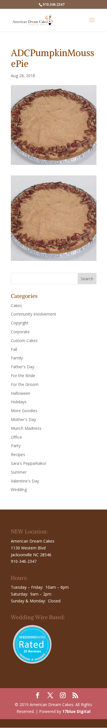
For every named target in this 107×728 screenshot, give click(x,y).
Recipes (18, 454)
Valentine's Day (25, 481)
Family (17, 358)
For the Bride (23, 375)
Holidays (19, 401)
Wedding (19, 489)
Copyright (20, 323)
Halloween (20, 393)
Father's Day (22, 366)
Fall (14, 349)
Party (16, 445)
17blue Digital (76, 711)
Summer (19, 472)
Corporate (20, 331)
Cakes (16, 305)
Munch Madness (26, 428)
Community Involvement (33, 314)
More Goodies (24, 410)
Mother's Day (23, 419)
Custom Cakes (24, 340)
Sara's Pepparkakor (29, 463)
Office (16, 437)
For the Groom (25, 384)
